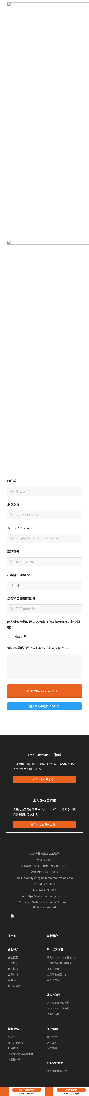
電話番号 (13, 551)
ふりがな (13, 504)
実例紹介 (52, 935)
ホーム (12, 935)
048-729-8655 (26, 1093)
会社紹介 (13, 949)
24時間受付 (71, 1089)
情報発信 (13, 1029)
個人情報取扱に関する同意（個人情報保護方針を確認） (43, 625)
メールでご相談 (71, 1093)
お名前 (11, 481)
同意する (20, 636)
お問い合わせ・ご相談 (44, 754)
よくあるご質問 (45, 800)
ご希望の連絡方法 (19, 575)
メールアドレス (18, 527)
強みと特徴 (53, 994)
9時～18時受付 (26, 1089)
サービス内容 (55, 949)
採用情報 (52, 1029)
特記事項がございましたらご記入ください (37, 648)
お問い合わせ (55, 1063)
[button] (44, 706)
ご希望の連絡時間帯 (21, 598)
